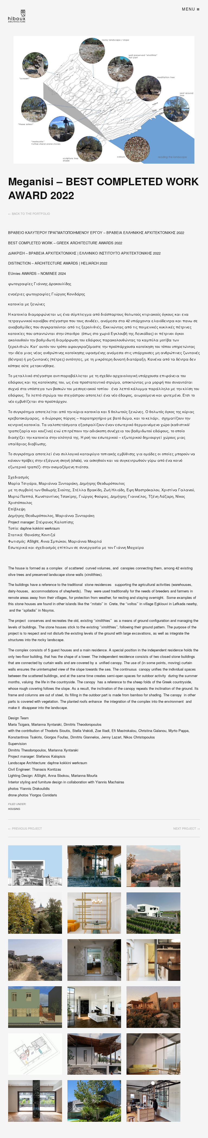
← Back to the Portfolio (29, 213)
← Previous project (25, 828)
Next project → (186, 828)
